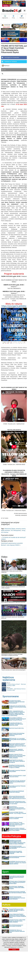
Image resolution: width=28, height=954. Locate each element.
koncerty (18, 528)
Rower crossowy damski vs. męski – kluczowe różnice (17, 776)
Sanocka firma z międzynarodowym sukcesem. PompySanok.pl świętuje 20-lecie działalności (17, 808)
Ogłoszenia (5, 18)
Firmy (13, 18)
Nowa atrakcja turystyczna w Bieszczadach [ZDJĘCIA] (16, 925)
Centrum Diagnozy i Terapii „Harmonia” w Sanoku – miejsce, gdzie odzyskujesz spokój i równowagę (17, 824)
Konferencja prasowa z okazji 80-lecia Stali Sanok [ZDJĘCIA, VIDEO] (17, 892)
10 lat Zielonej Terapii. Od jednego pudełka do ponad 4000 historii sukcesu (17, 782)
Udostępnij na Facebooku (11, 57)
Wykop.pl (6, 65)
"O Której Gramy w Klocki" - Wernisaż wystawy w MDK (16, 684)
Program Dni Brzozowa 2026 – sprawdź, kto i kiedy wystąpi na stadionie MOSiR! (16, 910)
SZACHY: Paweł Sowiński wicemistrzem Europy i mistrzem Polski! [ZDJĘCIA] (17, 898)
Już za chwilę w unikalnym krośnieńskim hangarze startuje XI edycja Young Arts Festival (17, 719)
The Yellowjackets (16, 530)
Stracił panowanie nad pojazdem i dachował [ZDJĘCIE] (17, 857)
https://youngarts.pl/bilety (14, 306)
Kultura (6, 904)
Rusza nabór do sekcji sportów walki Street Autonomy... (13, 602)
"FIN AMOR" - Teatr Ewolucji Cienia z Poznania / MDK (16, 689)
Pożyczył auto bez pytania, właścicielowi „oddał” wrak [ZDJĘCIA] (15, 852)
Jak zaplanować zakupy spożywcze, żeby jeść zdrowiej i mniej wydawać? (17, 702)
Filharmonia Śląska (9, 528)
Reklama (22, 18)
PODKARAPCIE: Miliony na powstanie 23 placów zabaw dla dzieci (17, 931)
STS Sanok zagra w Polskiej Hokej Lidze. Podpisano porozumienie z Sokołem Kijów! (17, 882)
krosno (23, 528)
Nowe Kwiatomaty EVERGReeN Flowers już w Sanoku (16, 791)
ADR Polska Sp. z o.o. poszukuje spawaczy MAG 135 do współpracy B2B (17, 739)
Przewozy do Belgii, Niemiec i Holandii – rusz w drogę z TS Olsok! (17, 813)
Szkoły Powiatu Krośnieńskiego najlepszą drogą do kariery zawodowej (16, 734)
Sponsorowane (11, 696)
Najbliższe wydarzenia (9, 678)
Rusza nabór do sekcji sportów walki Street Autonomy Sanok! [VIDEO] (16, 877)
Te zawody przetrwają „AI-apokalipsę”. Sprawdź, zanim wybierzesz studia (16, 724)
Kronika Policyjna (12, 836)
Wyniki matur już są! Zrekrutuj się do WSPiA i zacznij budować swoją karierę (17, 707)
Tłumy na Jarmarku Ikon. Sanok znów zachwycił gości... (13, 670)
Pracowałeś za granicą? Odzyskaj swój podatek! (17, 771)
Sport (6, 871)
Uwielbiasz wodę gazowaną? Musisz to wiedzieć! (16, 818)
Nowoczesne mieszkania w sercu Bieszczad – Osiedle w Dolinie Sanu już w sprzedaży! (17, 802)
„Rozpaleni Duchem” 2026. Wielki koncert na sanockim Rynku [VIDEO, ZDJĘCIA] (17, 921)
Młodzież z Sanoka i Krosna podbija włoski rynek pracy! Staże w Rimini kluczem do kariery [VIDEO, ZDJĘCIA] (17, 756)
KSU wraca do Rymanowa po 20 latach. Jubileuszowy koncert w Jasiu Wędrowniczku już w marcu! (17, 797)
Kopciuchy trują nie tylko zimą (16, 728)
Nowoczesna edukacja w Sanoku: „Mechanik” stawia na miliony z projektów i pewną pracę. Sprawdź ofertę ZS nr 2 (17, 745)
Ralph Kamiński (5, 530)
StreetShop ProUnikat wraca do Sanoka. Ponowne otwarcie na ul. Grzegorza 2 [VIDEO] (17, 766)
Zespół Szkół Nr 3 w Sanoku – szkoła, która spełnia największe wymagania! (17, 761)
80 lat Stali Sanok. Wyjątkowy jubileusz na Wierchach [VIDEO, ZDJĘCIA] (16, 887)
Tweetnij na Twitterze (10, 61)
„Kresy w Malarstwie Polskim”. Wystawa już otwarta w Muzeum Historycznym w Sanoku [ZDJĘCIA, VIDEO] (17, 916)
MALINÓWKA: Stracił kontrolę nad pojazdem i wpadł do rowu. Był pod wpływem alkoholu (17, 862)
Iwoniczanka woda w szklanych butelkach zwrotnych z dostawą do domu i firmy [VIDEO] (17, 829)
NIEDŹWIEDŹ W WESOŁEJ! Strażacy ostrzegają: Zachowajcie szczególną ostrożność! (12, 655)
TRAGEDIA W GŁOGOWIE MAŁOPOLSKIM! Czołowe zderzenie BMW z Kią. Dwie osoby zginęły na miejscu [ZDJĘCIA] (17, 842)
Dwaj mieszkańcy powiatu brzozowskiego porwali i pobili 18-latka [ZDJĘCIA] (17, 847)
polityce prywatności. (18, 947)
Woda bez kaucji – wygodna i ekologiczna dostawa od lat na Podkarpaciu (16, 750)
